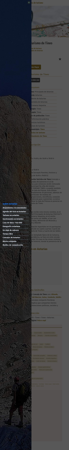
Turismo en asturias (11, 215)
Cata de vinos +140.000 (12, 223)
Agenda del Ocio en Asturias (14, 211)
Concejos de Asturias (11, 237)
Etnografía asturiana (11, 226)
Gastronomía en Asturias (13, 219)
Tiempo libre (8, 234)
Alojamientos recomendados (15, 208)
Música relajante (9, 241)
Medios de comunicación (13, 245)
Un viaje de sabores (11, 230)
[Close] (28, 2)
